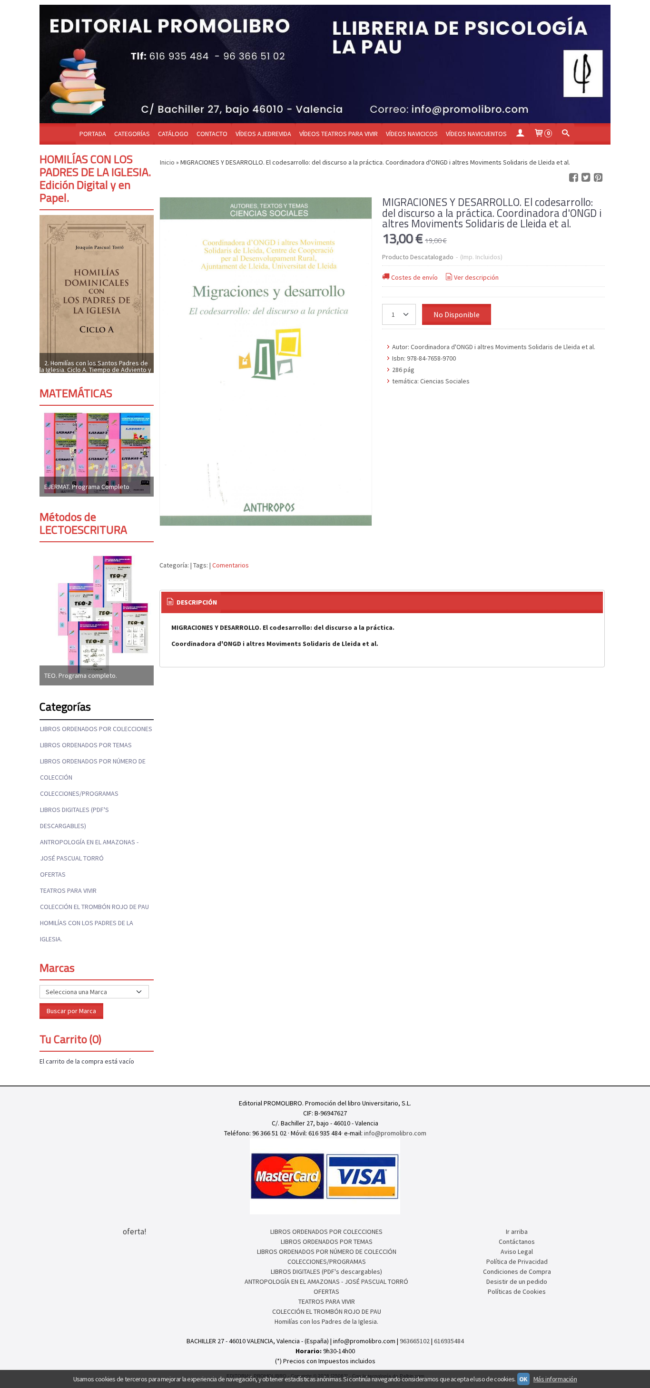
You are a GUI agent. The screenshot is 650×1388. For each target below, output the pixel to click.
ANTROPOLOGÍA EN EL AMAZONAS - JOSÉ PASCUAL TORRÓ (89, 850)
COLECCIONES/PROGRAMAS (79, 793)
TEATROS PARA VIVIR (68, 890)
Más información (555, 1379)
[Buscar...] (565, 134)
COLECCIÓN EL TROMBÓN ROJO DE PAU (94, 906)
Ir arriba (517, 1231)
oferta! (135, 1231)
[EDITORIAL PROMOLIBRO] (325, 64)
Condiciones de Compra (517, 1271)
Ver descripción (476, 277)
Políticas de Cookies (517, 1291)
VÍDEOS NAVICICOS (412, 133)
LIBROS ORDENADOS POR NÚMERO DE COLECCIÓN (93, 769)
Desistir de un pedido (516, 1281)
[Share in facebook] (573, 178)
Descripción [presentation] (196, 602)
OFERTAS (53, 874)
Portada (92, 133)
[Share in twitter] (586, 178)
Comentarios (230, 565)
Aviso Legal (517, 1251)
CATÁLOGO (173, 133)
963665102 (415, 1341)
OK (523, 1379)
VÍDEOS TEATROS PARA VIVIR (338, 133)
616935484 (449, 1341)
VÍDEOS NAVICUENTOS (476, 133)
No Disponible (456, 314)
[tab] (191, 603)
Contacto (212, 133)
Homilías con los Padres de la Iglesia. (86, 931)
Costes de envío (414, 277)
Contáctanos (517, 1241)
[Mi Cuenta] (520, 134)
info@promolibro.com (395, 1133)
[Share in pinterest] (598, 178)
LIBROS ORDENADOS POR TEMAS (86, 745)
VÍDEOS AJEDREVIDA (263, 133)
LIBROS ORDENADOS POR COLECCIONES (96, 728)
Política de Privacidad (517, 1261)
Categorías (132, 133)
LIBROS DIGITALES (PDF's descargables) (74, 817)
